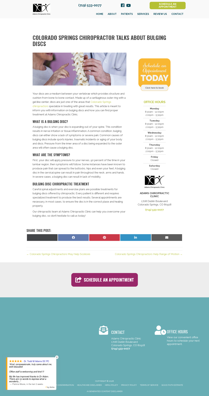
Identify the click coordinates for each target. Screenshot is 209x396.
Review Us (160, 14)
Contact (177, 14)
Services (143, 14)
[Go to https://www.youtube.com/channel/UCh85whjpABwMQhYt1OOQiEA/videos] (128, 5)
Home (99, 14)
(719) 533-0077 (89, 5)
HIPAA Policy (111, 385)
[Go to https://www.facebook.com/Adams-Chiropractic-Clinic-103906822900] (123, 5)
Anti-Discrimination (63, 385)
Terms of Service (149, 385)
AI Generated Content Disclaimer (105, 391)
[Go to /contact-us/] (178, 336)
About (112, 14)
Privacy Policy (129, 385)
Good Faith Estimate (172, 385)
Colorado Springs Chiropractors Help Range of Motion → (149, 254)
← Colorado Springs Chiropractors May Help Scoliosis (58, 254)
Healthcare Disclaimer (89, 385)
